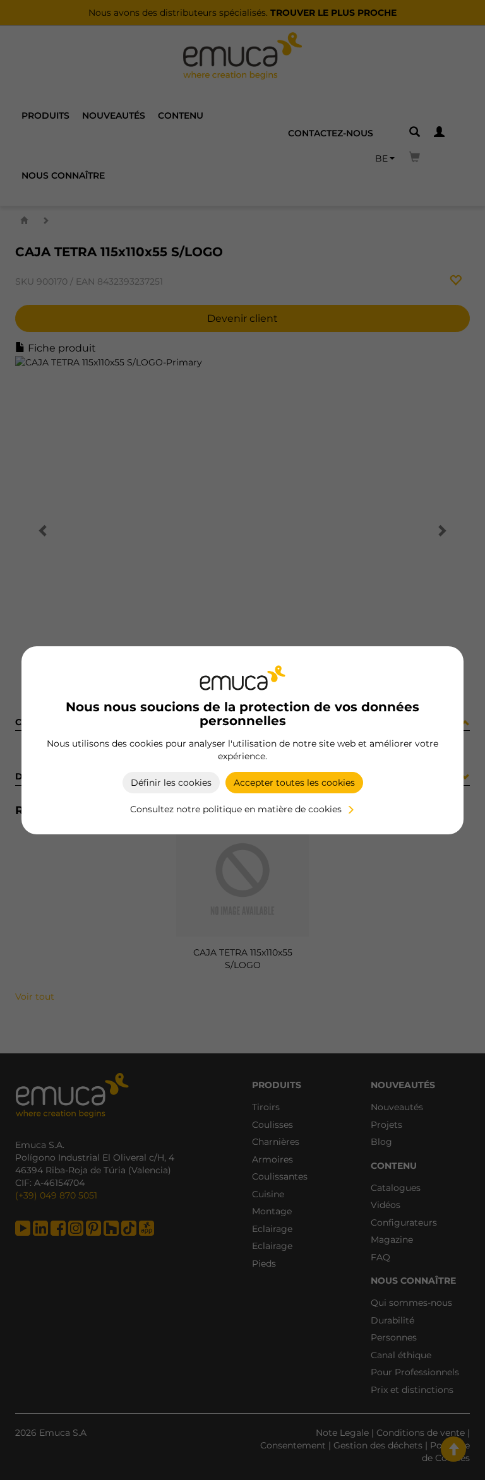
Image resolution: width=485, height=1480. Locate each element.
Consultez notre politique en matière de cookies (236, 809)
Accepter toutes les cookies (294, 782)
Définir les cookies (171, 782)
